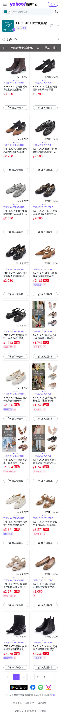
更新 (53, 695)
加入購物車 (17, 107)
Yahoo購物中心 (23, 4)
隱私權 (30, 710)
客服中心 (17, 702)
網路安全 (19, 710)
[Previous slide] (4, 65)
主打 (4, 47)
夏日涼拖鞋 (48, 47)
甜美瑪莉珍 (56, 47)
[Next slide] (27, 65)
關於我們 (30, 702)
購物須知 (42, 702)
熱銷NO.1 (13, 39)
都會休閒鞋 (39, 47)
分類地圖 (41, 710)
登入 (52, 4)
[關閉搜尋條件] (9, 11)
